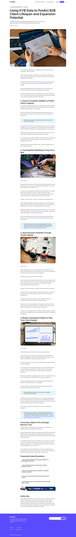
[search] (65, 1)
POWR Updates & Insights (40, 1)
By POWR (11, 25)
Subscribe (63, 518)
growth (42, 211)
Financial (22, 125)
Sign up (62, 1)
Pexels (25, 180)
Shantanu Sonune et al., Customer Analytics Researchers (35, 227)
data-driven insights (42, 81)
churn (34, 185)
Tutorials (11, 529)
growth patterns (28, 276)
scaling (45, 307)
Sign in (58, 1)
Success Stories (18, 529)
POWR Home (12, 527)
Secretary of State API (48, 398)
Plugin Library (19, 527)
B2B (35, 428)
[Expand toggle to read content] (54, 460)
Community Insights (49, 1)
